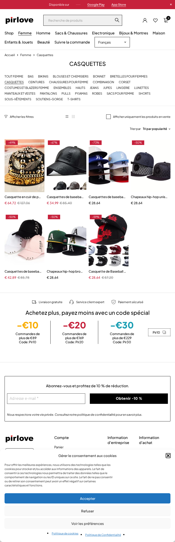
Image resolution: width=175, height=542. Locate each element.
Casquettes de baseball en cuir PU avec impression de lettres (65, 197)
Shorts (144, 93)
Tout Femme (14, 76)
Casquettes (14, 82)
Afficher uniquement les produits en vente (141, 117)
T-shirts (73, 99)
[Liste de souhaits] (155, 20)
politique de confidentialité (96, 414)
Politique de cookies (65, 533)
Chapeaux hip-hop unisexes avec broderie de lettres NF (149, 197)
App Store (118, 4)
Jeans (94, 88)
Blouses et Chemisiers (70, 76)
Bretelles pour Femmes (128, 76)
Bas (30, 76)
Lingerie (123, 88)
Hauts (80, 88)
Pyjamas (81, 93)
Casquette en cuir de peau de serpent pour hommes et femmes (23, 197)
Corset (125, 82)
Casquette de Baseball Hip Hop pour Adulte (107, 271)
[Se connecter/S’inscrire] (144, 20)
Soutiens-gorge (49, 99)
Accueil (10, 55)
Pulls (66, 93)
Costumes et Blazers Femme (27, 88)
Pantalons (48, 93)
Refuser (87, 511)
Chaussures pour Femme (68, 82)
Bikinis (43, 76)
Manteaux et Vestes (20, 93)
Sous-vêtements (18, 99)
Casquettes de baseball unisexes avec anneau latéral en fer (23, 271)
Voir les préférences (87, 523)
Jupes (107, 88)
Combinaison (103, 82)
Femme (25, 55)
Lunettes (141, 88)
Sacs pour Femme (120, 93)
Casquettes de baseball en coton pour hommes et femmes (107, 197)
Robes (97, 93)
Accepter (87, 498)
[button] (168, 455)
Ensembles (62, 88)
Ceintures (36, 82)
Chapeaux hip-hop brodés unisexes (65, 271)
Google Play (96, 4)
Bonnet (99, 76)
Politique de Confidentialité (103, 535)
